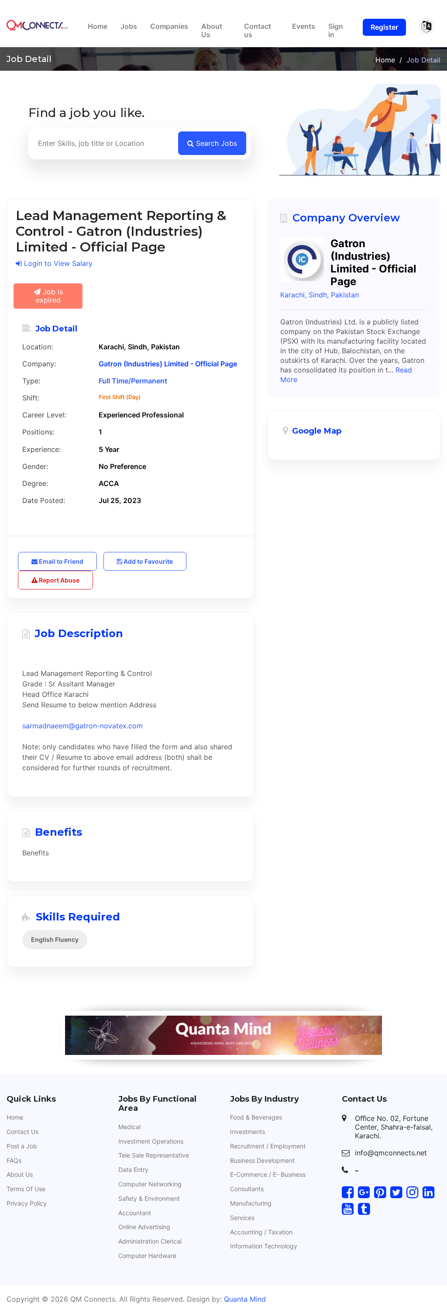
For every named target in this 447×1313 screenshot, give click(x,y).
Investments (247, 1131)
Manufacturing (251, 1203)
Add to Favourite (147, 561)
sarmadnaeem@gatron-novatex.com (82, 725)
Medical (129, 1126)
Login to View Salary (57, 263)
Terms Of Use (26, 1188)
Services (242, 1217)
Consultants (247, 1188)
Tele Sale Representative (153, 1155)
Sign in (335, 30)
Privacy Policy (27, 1203)
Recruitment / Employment (268, 1146)
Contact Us (22, 1131)
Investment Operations (150, 1141)
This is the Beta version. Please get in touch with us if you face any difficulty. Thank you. (223, 7)
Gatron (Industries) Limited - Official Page (168, 364)
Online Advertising (144, 1226)
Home (97, 26)
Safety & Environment (149, 1198)
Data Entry (133, 1169)
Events (303, 26)
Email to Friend (60, 561)
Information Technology (263, 1246)
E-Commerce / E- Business (268, 1174)
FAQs (14, 1160)
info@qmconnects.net (391, 1152)
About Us (211, 30)
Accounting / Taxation (261, 1232)
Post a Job (22, 1146)
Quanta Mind (245, 1299)
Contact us (257, 30)
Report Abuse (58, 580)
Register (384, 27)
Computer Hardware (147, 1255)
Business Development (262, 1160)
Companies (169, 26)
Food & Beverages (256, 1117)
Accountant (134, 1213)
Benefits (35, 852)
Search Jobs (215, 143)
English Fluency (55, 939)
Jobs (128, 26)
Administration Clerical (150, 1241)
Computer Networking (150, 1184)
